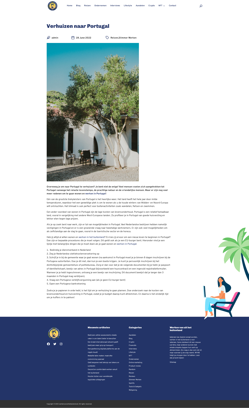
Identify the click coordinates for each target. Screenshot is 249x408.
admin (55, 37)
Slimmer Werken (127, 37)
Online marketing (135, 362)
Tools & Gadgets (135, 387)
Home (69, 6)
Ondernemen (100, 6)
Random (132, 369)
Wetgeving (133, 390)
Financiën (132, 345)
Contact (172, 6)
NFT (160, 6)
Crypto (151, 6)
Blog (78, 6)
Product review (135, 366)
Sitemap (173, 362)
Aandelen (140, 6)
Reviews (132, 376)
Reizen (87, 6)
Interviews (115, 6)
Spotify (131, 383)
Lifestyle (128, 6)
